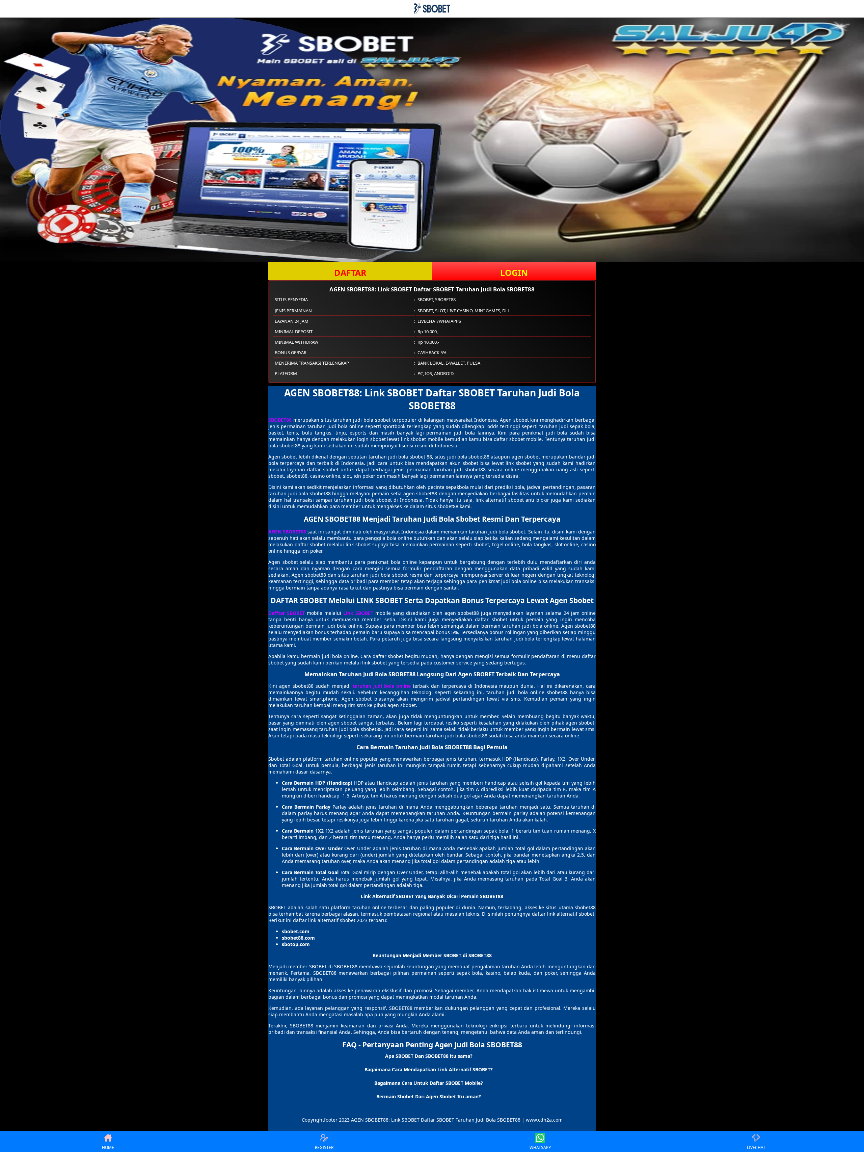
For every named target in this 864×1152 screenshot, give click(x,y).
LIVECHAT (756, 1147)
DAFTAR (350, 272)
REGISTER (324, 1147)
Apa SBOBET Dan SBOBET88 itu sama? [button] (429, 1056)
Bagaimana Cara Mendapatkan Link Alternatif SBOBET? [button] (428, 1069)
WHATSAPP (540, 1147)
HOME (108, 1147)
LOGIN (514, 272)
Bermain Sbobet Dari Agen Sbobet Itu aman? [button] (428, 1096)
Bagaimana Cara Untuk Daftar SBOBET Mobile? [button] (428, 1083)
